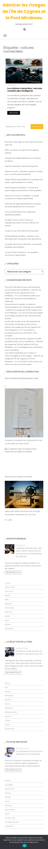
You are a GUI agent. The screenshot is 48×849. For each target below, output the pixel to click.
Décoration (9, 729)
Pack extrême (11, 379)
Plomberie (9, 785)
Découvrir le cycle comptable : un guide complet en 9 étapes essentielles (22, 197)
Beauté (7, 595)
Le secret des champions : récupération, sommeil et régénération (22, 253)
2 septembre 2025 (33, 80)
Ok (25, 846)
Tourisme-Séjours (12, 822)
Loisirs (7, 720)
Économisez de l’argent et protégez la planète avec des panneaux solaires (24, 316)
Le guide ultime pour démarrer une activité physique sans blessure (23, 245)
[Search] (24, 29)
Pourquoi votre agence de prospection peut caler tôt (24, 143)
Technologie (10, 818)
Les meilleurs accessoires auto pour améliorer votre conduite (21, 333)
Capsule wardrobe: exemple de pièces (21, 166)
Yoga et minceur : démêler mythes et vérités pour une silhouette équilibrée (23, 172)
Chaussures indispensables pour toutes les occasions (23, 159)
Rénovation (9, 789)
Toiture (8, 793)
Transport (9, 826)
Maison (7, 724)
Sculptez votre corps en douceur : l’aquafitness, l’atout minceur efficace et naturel (22, 223)
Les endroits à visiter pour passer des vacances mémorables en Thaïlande (22, 298)
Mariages (8, 612)
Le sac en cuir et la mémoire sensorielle (21, 231)
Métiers (8, 797)
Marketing (22, 648)
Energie (8, 781)
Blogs (7, 704)
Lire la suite (13, 113)
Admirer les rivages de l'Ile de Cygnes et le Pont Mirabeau (24, 11)
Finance (20, 545)
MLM (6, 687)
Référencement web (28, 379)
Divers (7, 616)
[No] (45, 842)
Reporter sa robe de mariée (18, 477)
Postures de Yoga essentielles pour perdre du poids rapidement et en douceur (23, 205)
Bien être (8, 604)
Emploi (7, 683)
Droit (7, 620)
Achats (7, 583)
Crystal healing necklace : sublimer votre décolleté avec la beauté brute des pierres (23, 237)
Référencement (11, 712)
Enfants (8, 624)
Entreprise (9, 628)
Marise (14, 80)
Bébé (7, 599)
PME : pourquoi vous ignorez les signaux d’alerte (22, 151)
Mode (7, 801)
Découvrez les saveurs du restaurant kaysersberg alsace (20, 213)
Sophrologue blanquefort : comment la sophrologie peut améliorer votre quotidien (23, 189)
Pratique (8, 805)
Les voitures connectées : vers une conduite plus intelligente (24, 89)
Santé (7, 814)
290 (10, 520)
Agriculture (10, 587)
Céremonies (9, 608)
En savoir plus (13, 572)
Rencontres (9, 809)
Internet (8, 700)
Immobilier (9, 695)
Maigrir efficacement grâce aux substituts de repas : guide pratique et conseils (24, 180)
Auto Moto (12, 85)
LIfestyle (8, 716)
